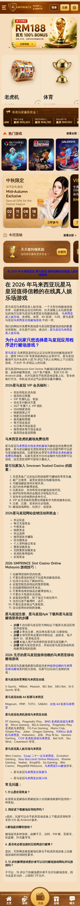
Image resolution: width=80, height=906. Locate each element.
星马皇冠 (10, 352)
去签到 (62, 251)
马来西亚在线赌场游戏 (27, 320)
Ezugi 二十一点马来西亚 (39, 756)
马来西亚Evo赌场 (55, 766)
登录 (54, 7)
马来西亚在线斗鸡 (36, 778)
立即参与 (52, 222)
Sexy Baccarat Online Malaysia (38, 759)
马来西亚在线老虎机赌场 (31, 446)
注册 (64, 7)
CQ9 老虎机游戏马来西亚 (34, 738)
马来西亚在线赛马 (36, 772)
